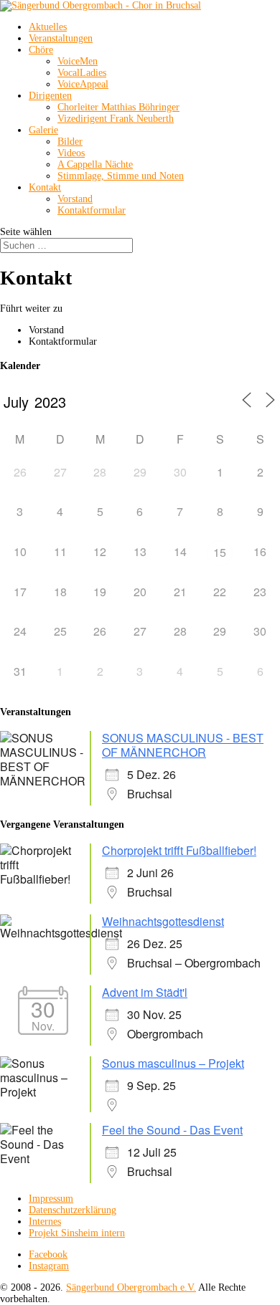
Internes (45, 1221)
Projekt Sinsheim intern (77, 1233)
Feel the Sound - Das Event (172, 1130)
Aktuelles (48, 26)
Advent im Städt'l (144, 992)
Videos (71, 153)
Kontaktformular (91, 210)
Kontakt (45, 187)
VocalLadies (81, 72)
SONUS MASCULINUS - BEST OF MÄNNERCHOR (182, 745)
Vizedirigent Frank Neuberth (115, 118)
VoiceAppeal (82, 84)
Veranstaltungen (61, 38)
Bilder (70, 141)
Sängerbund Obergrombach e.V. (131, 1287)
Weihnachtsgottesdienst (163, 921)
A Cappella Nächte (95, 164)
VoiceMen (77, 61)
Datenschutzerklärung (72, 1210)
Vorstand (75, 198)
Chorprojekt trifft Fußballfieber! (179, 850)
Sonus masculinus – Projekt (173, 1063)
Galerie (43, 130)
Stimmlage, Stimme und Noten (120, 176)
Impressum (51, 1198)
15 (219, 552)
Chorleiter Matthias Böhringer (118, 107)
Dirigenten (50, 95)
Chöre (41, 49)
